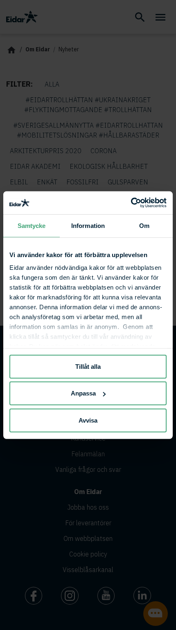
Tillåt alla (88, 366)
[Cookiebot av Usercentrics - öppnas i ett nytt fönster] (131, 203)
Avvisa (88, 419)
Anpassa (83, 393)
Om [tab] (144, 225)
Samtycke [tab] (32, 225)
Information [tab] (88, 225)
